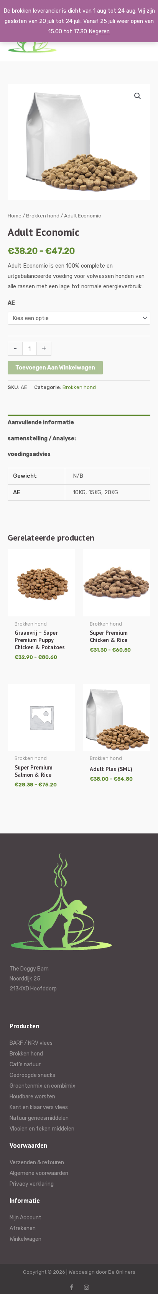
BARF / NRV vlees (31, 1043)
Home (14, 215)
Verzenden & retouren (37, 1162)
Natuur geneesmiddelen (39, 1118)
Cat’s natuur (25, 1064)
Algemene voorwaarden (39, 1173)
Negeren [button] (99, 31)
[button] (138, 96)
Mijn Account (25, 1217)
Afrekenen (23, 1228)
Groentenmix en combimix (43, 1086)
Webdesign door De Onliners (102, 1272)
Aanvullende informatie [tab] (41, 422)
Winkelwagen (25, 1239)
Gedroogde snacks (32, 1075)
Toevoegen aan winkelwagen (55, 367)
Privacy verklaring (32, 1184)
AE (11, 302)
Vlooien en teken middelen (42, 1129)
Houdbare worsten (32, 1096)
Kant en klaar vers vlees (39, 1107)
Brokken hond (42, 215)
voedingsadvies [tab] (29, 454)
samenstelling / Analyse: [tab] (42, 438)
